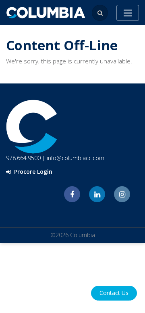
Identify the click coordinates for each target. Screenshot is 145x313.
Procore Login (32, 171)
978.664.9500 (23, 158)
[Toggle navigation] (127, 13)
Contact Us (113, 293)
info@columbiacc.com (75, 158)
